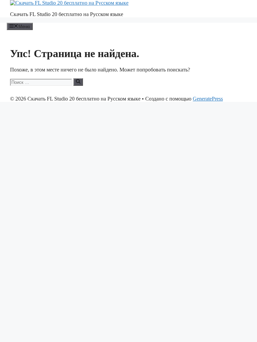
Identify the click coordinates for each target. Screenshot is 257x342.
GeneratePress (208, 99)
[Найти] (78, 82)
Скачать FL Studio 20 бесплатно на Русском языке (66, 14)
